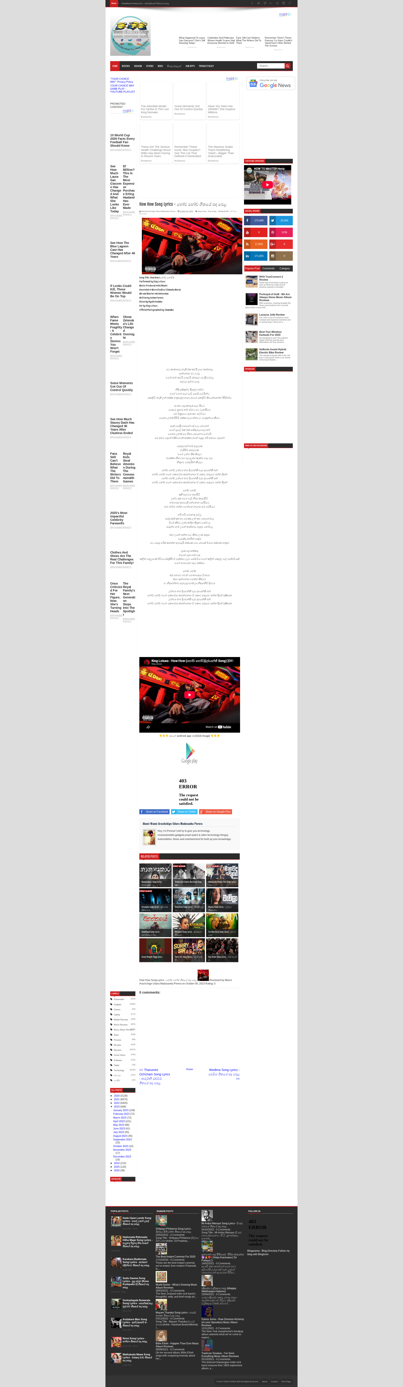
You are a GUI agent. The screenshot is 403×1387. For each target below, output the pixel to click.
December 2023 (122, 1327)
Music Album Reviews (124, 1200)
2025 (117, 1337)
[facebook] (252, 3)
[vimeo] (265, 3)
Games (117, 1180)
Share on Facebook (157, 783)
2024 (117, 1333)
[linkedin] (284, 3)
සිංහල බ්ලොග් (174, 66)
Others (149, 66)
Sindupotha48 (223, 183)
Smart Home (119, 1225)
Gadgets (118, 1175)
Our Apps (190, 66)
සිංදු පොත (143, 186)
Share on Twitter (187, 783)
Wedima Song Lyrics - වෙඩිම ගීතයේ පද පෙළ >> (224, 1046)
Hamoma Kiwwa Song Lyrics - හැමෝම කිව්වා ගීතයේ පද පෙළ (148, 3)
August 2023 (120, 1306)
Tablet (116, 1235)
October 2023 (121, 1316)
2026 (117, 1341)
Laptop (117, 1185)
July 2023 (119, 1302)
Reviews (126, 66)
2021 (117, 1269)
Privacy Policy (206, 66)
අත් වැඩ (117, 1246)
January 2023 (121, 1280)
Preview (117, 1210)
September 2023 (122, 1310)
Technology (119, 1241)
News (160, 66)
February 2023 (121, 1284)
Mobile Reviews (121, 1190)
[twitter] (258, 3)
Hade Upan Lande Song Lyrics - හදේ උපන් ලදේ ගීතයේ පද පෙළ (137, 1371)
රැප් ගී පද (233, 183)
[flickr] (271, 3)
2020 (117, 1266)
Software (118, 1230)
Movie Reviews (121, 1195)
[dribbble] (277, 3)
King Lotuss (202, 183)
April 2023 (119, 1291)
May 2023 (119, 1295)
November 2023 (122, 1320)
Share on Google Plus (218, 783)
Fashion (138, 66)
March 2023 (120, 1288)
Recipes (117, 1215)
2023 (117, 1277)
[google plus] (290, 3)
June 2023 (119, 1299)
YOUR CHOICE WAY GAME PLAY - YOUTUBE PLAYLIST (122, 88)
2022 (117, 1273)
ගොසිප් (117, 1251)
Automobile (119, 1170)
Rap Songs (212, 183)
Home (115, 66)
